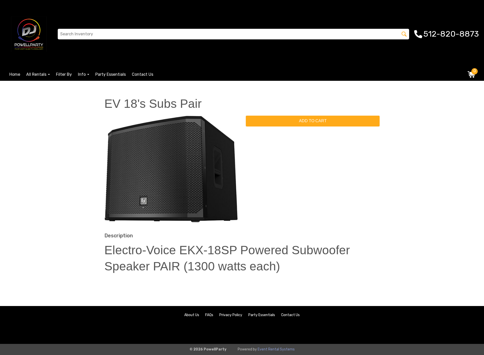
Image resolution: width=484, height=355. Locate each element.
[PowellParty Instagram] (470, 331)
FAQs (209, 315)
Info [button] (82, 74)
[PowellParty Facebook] (457, 331)
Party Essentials (110, 74)
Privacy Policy (230, 315)
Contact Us (142, 74)
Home (14, 74)
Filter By (64, 74)
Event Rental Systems (276, 349)
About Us (191, 315)
